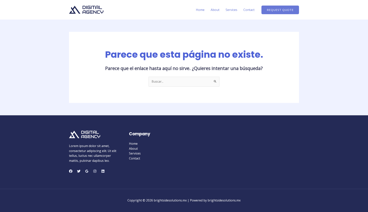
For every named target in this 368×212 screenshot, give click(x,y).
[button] (280, 10)
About (215, 10)
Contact (249, 10)
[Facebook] (70, 171)
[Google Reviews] (87, 171)
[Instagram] (95, 171)
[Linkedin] (103, 171)
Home (200, 10)
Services (231, 10)
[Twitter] (78, 171)
